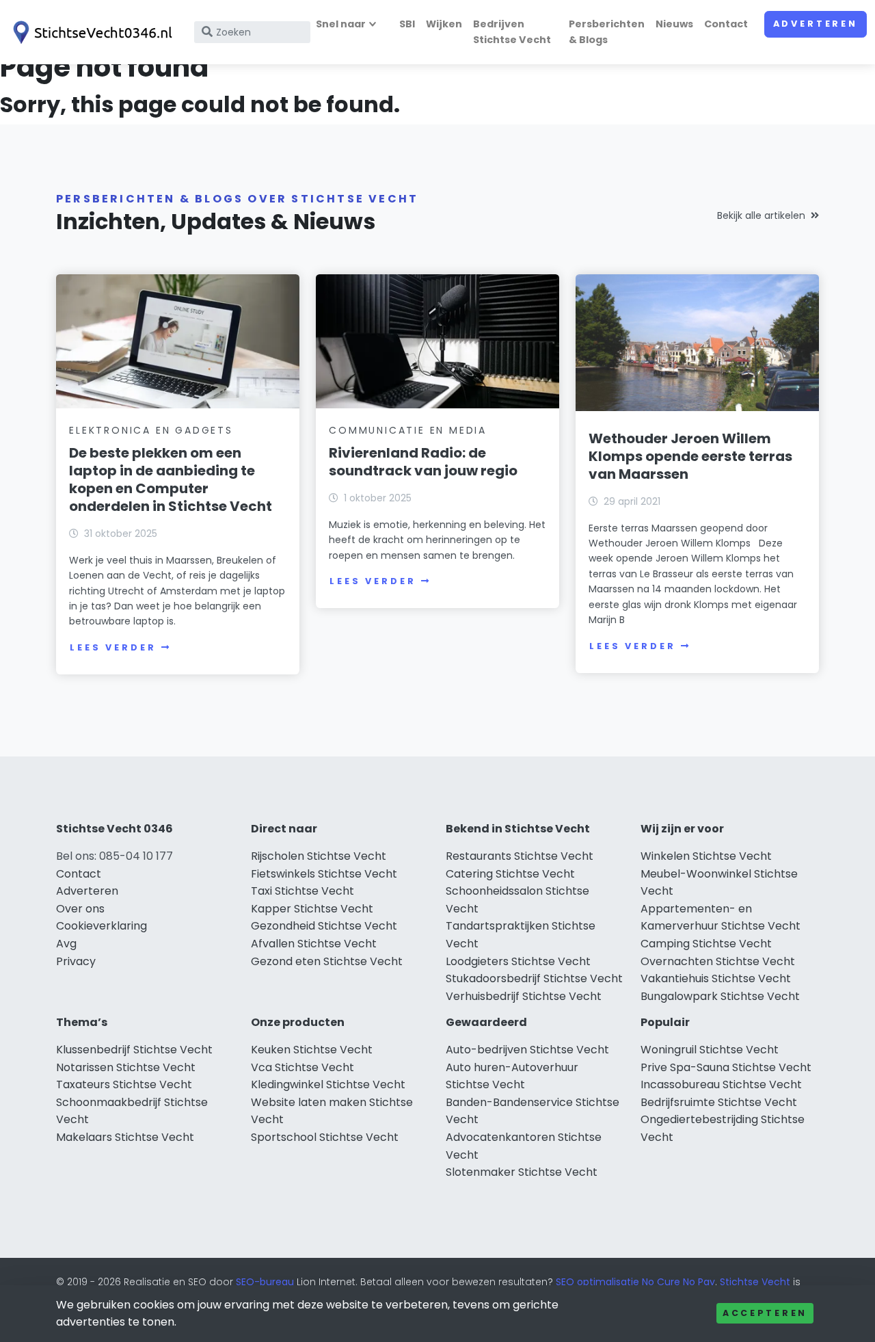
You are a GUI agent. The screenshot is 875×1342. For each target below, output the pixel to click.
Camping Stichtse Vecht (706, 943)
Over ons (80, 909)
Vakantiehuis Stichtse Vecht (716, 978)
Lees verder (113, 647)
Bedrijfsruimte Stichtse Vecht (719, 1102)
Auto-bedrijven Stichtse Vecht (527, 1049)
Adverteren (815, 23)
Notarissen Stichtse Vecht (126, 1067)
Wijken (444, 24)
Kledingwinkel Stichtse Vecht (328, 1084)
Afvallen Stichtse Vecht (314, 943)
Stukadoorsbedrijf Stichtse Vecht (534, 978)
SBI (407, 24)
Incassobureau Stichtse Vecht (721, 1084)
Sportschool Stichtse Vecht (325, 1137)
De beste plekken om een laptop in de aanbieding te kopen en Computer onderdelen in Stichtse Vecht (170, 479)
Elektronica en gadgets (151, 430)
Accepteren (765, 1313)
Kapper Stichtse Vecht (312, 909)
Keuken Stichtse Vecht (312, 1049)
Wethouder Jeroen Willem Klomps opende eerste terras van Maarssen (690, 456)
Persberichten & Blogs (607, 32)
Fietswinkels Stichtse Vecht (324, 874)
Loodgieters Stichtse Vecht (518, 961)
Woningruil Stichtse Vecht (710, 1049)
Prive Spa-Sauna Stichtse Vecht (726, 1067)
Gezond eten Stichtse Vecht (327, 961)
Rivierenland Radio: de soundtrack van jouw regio (423, 461)
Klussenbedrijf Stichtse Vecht (134, 1049)
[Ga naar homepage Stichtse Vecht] (90, 32)
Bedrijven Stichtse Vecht (512, 32)
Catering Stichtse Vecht (510, 874)
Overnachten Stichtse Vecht (718, 961)
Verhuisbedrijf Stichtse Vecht (524, 996)
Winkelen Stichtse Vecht (706, 856)
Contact (726, 24)
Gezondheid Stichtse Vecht (324, 926)
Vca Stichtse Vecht (302, 1067)
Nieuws (674, 24)
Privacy (76, 961)
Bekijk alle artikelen (761, 215)
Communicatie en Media (408, 430)
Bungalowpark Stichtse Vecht (720, 996)
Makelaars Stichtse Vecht (125, 1137)
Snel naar (341, 24)
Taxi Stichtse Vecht (302, 891)
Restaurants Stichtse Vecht (519, 856)
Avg (66, 943)
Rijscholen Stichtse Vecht (318, 856)
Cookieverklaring (101, 926)
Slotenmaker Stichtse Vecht (521, 1172)
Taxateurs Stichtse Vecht (124, 1084)
